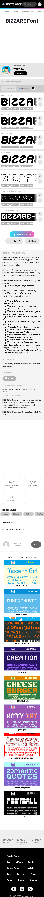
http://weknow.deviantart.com (16, 337)
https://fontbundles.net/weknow (17, 309)
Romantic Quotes (22, 787)
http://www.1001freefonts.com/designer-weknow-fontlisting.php (21, 312)
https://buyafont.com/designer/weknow (21, 327)
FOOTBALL (22, 816)
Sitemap (33, 880)
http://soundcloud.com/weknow (17, 332)
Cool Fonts (32, 862)
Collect (16, 241)
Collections (27, 11)
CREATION (22, 672)
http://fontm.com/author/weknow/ (18, 329)
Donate (11, 378)
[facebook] (13, 889)
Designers (37, 843)
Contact (20, 73)
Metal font (21, 400)
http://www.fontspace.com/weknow (19, 306)
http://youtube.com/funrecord (16, 293)
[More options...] (40, 104)
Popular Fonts (13, 856)
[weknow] (7, 70)
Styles (15, 11)
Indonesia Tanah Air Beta (22, 759)
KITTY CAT (22, 730)
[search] (29, 4)
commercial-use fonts (22, 844)
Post (36, 544)
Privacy (34, 874)
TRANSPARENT (22, 614)
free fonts (7, 843)
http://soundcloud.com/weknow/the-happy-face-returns (19, 343)
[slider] (22, 88)
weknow (18, 69)
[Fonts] (11, 4)
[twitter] (22, 889)
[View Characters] (40, 99)
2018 (11, 482)
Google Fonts (31, 868)
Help (9, 874)
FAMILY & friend (22, 643)
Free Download (24, 234)
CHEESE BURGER (22, 701)
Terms (9, 880)
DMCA (21, 880)
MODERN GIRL (22, 585)
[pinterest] (30, 889)
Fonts (6, 11)
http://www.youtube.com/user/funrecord (21, 334)
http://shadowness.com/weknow (17, 340)
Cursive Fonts (13, 868)
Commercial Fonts (15, 862)
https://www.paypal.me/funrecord (18, 285)
